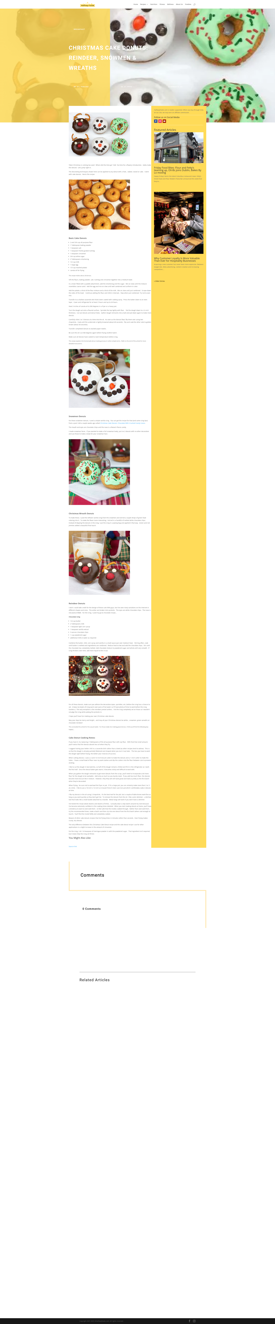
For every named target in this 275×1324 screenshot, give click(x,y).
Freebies (188, 4)
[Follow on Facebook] (155, 121)
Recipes (143, 4)
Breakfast (79, 29)
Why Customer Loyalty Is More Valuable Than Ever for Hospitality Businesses (177, 259)
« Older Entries (159, 281)
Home (136, 4)
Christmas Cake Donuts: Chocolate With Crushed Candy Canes (122, 423)
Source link (73, 846)
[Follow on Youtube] (164, 121)
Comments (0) (175, 87)
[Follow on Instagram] (160, 121)
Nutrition (153, 4)
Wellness (170, 4)
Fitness (162, 4)
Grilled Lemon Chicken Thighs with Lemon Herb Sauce (105, 1252)
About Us (179, 4)
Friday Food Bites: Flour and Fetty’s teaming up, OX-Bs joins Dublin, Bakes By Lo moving (177, 170)
